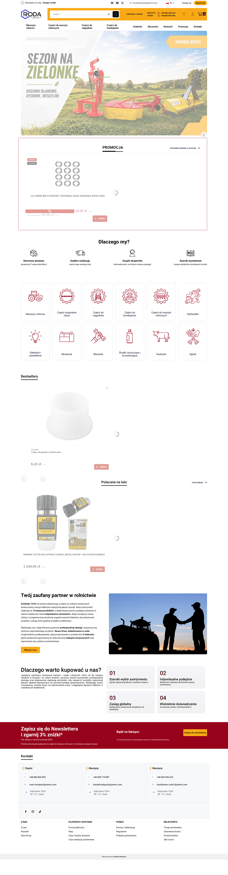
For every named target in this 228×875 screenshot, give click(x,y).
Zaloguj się (186, 3)
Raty (71, 831)
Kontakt (198, 26)
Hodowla (137, 26)
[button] (116, 14)
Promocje (183, 26)
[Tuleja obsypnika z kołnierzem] (70, 416)
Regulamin (121, 831)
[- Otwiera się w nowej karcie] (26, 812)
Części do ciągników (87, 26)
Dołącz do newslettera (195, 732)
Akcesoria (153, 26)
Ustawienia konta (172, 831)
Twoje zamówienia (173, 827)
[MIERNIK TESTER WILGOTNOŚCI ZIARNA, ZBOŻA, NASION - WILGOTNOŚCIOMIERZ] (62, 523)
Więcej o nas (30, 650)
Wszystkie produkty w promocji (183, 148)
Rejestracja (200, 3)
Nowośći (168, 26)
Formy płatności (76, 827)
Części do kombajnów (113, 26)
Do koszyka (100, 218)
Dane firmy (26, 835)
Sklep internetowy (114, 856)
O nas (24, 827)
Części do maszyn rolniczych (57, 26)
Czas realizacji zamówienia (81, 839)
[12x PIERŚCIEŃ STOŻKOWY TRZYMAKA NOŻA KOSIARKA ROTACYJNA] (67, 175)
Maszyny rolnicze (31, 26)
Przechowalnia (171, 835)
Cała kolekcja (197, 482)
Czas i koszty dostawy (79, 835)
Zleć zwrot (169, 839)
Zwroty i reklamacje (125, 827)
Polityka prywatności (126, 835)
